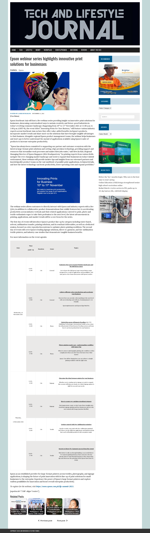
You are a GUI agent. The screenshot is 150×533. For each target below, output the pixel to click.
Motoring (74, 50)
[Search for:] (118, 116)
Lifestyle (29, 50)
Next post (61, 520)
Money (38, 50)
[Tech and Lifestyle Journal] (75, 23)
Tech (21, 50)
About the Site (95, 50)
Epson (21, 70)
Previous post (46, 520)
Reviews (84, 50)
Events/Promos (61, 50)
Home (14, 50)
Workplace (48, 50)
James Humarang (24, 113)
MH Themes (36, 531)
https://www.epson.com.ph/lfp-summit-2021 (55, 486)
